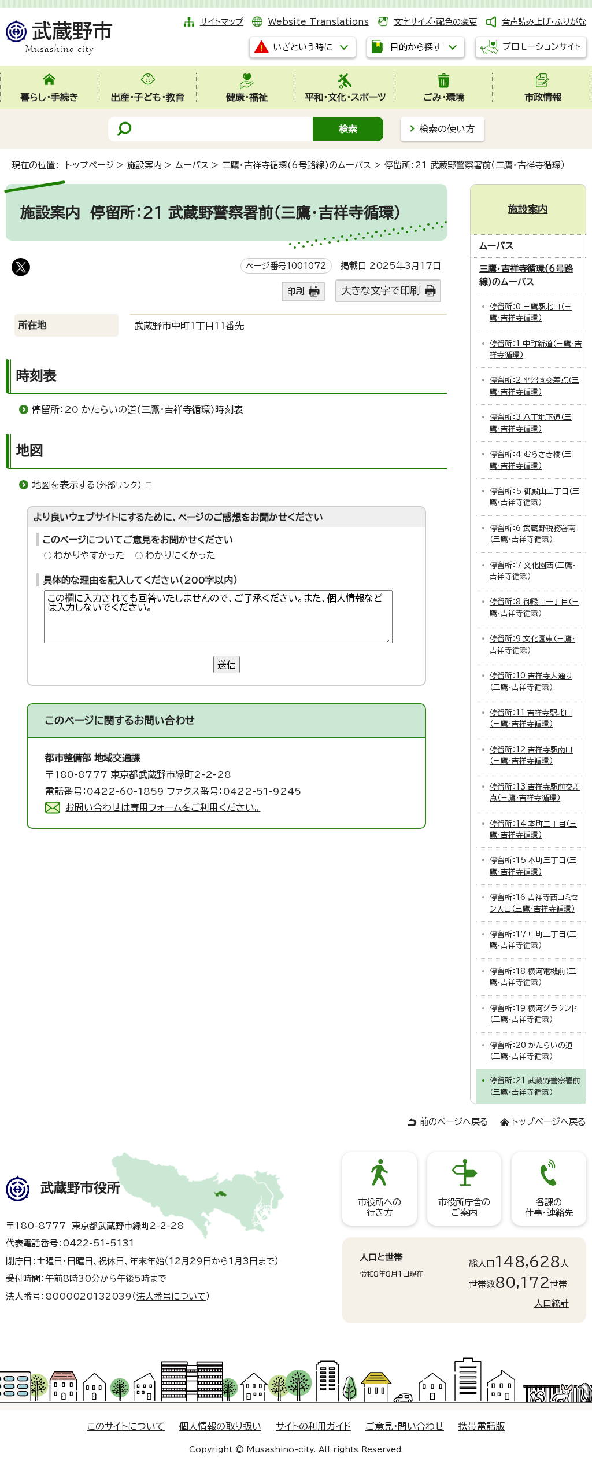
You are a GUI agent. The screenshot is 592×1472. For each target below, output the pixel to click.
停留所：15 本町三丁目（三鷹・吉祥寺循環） (533, 866)
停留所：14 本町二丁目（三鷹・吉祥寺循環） (533, 829)
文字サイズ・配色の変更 (435, 21)
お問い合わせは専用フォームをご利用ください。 (162, 807)
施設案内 (144, 165)
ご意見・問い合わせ (404, 1426)
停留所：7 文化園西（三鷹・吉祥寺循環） (533, 571)
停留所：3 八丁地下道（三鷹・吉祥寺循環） (531, 423)
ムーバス (192, 165)
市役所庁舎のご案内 (464, 1207)
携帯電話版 (481, 1426)
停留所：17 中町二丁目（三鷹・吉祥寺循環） (533, 940)
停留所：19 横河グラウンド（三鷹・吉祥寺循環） (534, 1014)
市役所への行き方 (379, 1207)
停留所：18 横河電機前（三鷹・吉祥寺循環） (533, 977)
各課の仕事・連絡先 (549, 1207)
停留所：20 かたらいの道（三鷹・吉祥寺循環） (531, 1051)
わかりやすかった (89, 555)
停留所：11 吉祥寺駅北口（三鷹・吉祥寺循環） (531, 718)
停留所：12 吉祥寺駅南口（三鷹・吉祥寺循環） (531, 755)
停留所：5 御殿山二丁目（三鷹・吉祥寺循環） (535, 497)
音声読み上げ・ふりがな (544, 21)
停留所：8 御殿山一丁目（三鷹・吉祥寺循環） (534, 607)
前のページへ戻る (454, 1121)
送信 (226, 664)
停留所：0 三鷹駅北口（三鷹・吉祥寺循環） (531, 312)
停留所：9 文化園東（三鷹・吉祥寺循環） (532, 644)
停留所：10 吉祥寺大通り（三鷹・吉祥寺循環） (531, 681)
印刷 (295, 291)
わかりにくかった (180, 555)
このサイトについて (126, 1426)
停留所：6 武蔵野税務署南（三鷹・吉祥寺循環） (533, 534)
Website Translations (318, 21)
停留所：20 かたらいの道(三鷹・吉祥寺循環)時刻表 (137, 409)
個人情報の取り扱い (220, 1426)
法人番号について (171, 1296)
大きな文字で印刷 (380, 291)
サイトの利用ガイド (313, 1426)
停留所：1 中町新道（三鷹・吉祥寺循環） (536, 349)
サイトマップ (221, 21)
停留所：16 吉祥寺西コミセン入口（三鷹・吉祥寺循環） (534, 903)
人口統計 (551, 1303)
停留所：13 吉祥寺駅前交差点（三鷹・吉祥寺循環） (535, 792)
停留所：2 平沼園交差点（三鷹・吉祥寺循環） (534, 386)
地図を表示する (87, 484)
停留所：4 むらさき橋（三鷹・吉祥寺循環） (531, 460)
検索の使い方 (447, 129)
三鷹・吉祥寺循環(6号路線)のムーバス (296, 165)
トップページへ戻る (549, 1121)
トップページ (89, 165)
